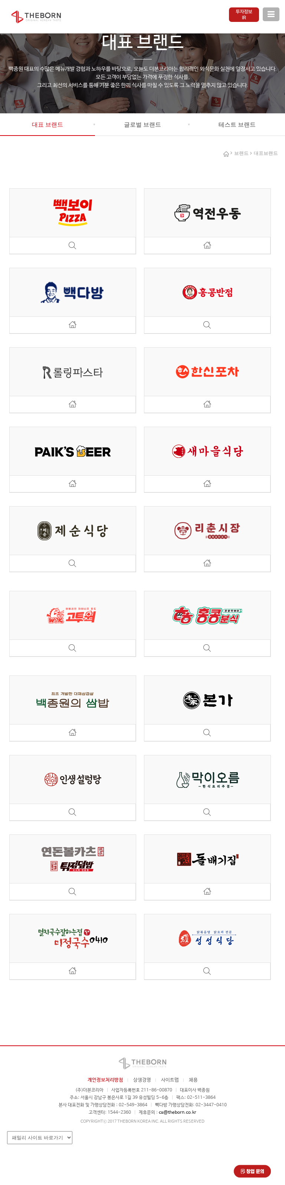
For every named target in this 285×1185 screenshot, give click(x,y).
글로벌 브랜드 (142, 124)
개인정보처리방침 (105, 1080)
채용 (193, 1080)
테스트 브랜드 (237, 124)
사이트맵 (170, 1080)
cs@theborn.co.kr (177, 1112)
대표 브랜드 (47, 124)
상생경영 (142, 1080)
